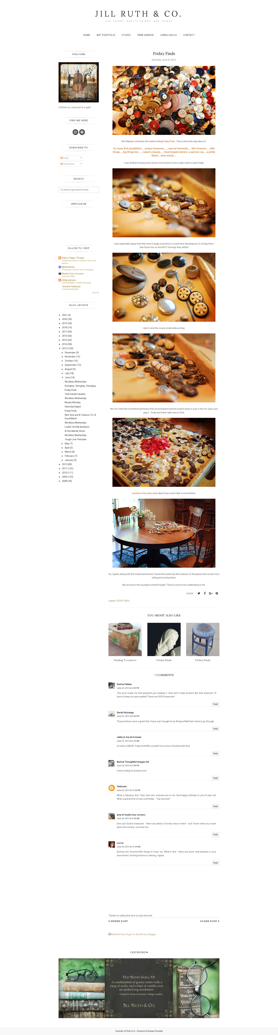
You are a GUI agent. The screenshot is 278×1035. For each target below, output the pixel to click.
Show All (95, 293)
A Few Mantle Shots (75, 431)
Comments (68, 164)
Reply (215, 704)
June (67, 377)
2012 (64, 464)
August (68, 369)
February (69, 456)
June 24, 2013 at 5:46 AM (128, 818)
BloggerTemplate (155, 1031)
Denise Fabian (124, 684)
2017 (64, 331)
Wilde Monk (68, 267)
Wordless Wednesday (75, 381)
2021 (64, 315)
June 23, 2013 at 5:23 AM (128, 741)
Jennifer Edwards (71, 286)
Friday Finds (123, 600)
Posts (65, 158)
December (70, 352)
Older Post (208, 921)
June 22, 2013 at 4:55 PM (128, 688)
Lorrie (120, 843)
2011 (64, 468)
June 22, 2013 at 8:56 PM (128, 716)
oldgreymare (69, 280)
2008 (64, 481)
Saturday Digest (73, 406)
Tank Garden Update (75, 394)
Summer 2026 (68, 276)
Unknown (122, 786)
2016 (64, 336)
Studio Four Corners (73, 273)
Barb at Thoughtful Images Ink (133, 762)
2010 (64, 472)
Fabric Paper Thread (73, 258)
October (69, 360)
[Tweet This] (198, 593)
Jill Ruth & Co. (139, 14)
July (67, 373)
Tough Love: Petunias (75, 439)
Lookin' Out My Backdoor (77, 427)
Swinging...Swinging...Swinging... (81, 386)
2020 (64, 319)
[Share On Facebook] (204, 593)
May (67, 443)
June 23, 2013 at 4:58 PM (128, 765)
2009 (64, 477)
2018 (64, 327)
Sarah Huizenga (125, 712)
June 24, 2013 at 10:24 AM (128, 847)
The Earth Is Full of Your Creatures (78, 269)
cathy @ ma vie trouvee (129, 737)
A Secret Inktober (70, 289)
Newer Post (119, 921)
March (68, 451)
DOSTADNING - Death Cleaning (76, 282)
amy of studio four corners (131, 814)
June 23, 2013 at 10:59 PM (128, 790)
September (70, 365)
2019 (64, 323)
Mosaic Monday (73, 402)
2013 (64, 348)
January (69, 460)
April (67, 447)
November (70, 356)
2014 (64, 344)
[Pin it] (216, 593)
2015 (64, 340)
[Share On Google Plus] (210, 593)
